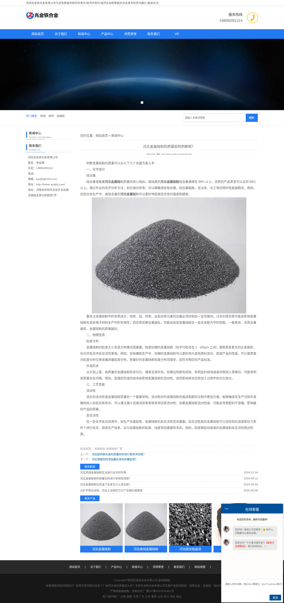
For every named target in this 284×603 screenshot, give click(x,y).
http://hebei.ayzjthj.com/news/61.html (177, 154)
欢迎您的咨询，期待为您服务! (252, 519)
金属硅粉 (99, 163)
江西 (135, 596)
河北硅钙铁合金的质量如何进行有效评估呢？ (118, 454)
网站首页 (37, 34)
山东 (160, 596)
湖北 (178, 596)
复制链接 (163, 580)
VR (177, 34)
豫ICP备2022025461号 (160, 591)
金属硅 (61, 115)
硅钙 (51, 115)
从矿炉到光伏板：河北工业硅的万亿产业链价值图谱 (111, 490)
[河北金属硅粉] (101, 524)
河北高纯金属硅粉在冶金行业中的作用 (103, 472)
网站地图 (200, 566)
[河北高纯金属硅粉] (146, 524)
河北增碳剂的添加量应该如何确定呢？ (114, 459)
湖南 (129, 596)
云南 (123, 596)
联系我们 (153, 34)
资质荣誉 (130, 34)
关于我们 (61, 34)
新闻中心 (84, 34)
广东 (141, 596)
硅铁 (43, 115)
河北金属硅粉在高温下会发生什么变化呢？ (106, 484)
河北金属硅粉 (101, 549)
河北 (172, 596)
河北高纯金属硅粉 (145, 549)
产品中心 (107, 34)
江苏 (148, 596)
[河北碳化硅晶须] (190, 524)
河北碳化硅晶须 (190, 549)
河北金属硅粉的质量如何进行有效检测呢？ (106, 478)
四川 (166, 596)
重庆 (154, 596)
